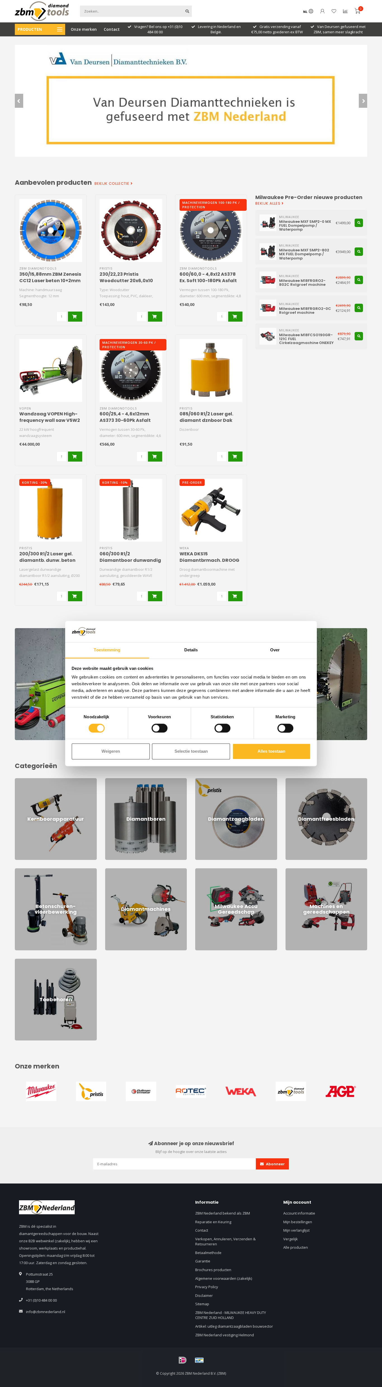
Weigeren (111, 751)
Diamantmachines (120, 870)
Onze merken (84, 29)
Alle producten (295, 1247)
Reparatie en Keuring (213, 1221)
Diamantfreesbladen (303, 780)
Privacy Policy (206, 1286)
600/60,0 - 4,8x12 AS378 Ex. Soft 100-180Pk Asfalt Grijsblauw (208, 280)
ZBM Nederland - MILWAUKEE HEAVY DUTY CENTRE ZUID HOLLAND (230, 1315)
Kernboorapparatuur (33, 780)
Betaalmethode (208, 1252)
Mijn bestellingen (297, 1221)
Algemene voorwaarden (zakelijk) (223, 1278)
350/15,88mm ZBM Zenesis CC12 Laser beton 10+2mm (50, 277)
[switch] (160, 728)
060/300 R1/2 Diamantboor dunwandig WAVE (130, 560)
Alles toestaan (271, 751)
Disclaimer (204, 1295)
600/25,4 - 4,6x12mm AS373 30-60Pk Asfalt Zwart (125, 420)
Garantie (202, 1261)
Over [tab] (275, 650)
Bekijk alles (268, 203)
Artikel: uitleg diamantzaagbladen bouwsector (234, 1326)
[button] (19, 101)
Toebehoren (25, 961)
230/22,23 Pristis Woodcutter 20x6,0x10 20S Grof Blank (126, 280)
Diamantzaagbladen (212, 780)
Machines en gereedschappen (312, 870)
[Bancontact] (199, 1360)
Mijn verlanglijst (296, 1230)
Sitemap (202, 1303)
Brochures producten (213, 1269)
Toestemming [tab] (107, 650)
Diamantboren (117, 780)
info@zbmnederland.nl (45, 1311)
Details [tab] (191, 650)
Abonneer (275, 1163)
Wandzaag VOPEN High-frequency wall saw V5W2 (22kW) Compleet (49, 420)
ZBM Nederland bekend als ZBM (222, 1213)
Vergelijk (290, 1238)
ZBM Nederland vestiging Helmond (224, 1334)
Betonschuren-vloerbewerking (41, 870)
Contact (112, 29)
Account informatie (299, 1213)
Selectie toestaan (191, 751)
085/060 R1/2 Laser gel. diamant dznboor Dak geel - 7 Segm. (206, 420)
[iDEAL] (183, 1360)
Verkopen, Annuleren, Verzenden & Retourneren (225, 1241)
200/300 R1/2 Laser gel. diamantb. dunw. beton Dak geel (47, 560)
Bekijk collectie (113, 184)
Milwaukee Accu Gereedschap (221, 870)
